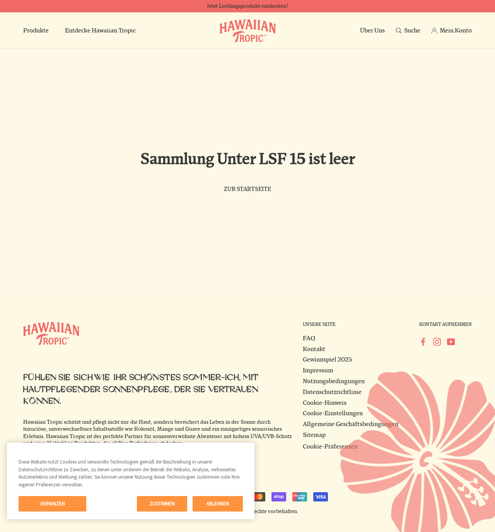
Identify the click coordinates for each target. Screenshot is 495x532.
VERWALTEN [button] (52, 503)
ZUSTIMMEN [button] (162, 503)
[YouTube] (451, 341)
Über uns (372, 30)
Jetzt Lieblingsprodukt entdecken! (247, 6)
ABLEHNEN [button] (218, 503)
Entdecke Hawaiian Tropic (100, 30)
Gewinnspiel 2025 (327, 359)
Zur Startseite (247, 189)
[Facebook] (423, 341)
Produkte (36, 30)
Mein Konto (456, 30)
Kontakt (314, 349)
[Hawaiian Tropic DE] (248, 30)
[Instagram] (437, 341)
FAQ (309, 338)
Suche (412, 30)
